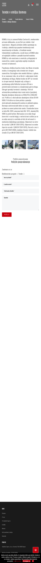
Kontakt (4, 536)
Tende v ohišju (30, 19)
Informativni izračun (7, 532)
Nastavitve (18, 561)
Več (14, 561)
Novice (3, 528)
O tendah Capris (6, 521)
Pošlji (6, 214)
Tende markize (19, 19)
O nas (3, 517)
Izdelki (10, 19)
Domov (4, 19)
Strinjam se (26, 561)
